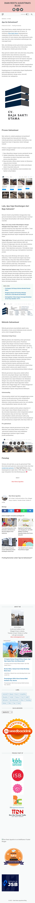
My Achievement (14, 700)
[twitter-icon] (21, 9)
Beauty (11, 694)
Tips (14, 703)
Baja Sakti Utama (13, 33)
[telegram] (30, 510)
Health (27, 697)
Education (5, 697)
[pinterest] (17, 510)
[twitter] (11, 510)
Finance (17, 697)
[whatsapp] (24, 510)
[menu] (4, 14)
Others (22, 700)
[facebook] (5, 510)
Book (16, 694)
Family (11, 697)
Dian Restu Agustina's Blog (17, 4)
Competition (23, 694)
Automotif (5, 694)
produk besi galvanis (8, 468)
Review (4, 703)
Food (22, 697)
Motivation (5, 700)
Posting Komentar (16, 25)
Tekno (9, 703)
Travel (18, 703)
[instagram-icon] (17, 9)
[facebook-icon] (13, 9)
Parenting (28, 700)
